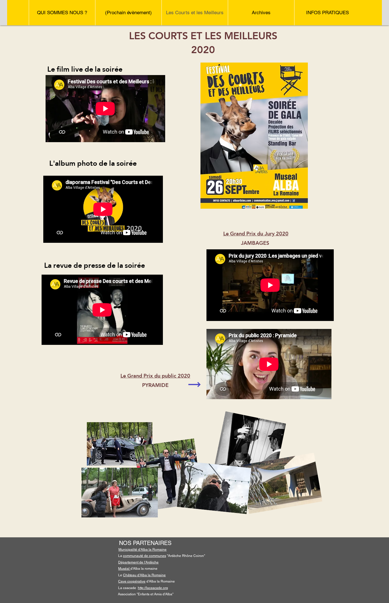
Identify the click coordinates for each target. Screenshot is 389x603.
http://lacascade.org (153, 588)
